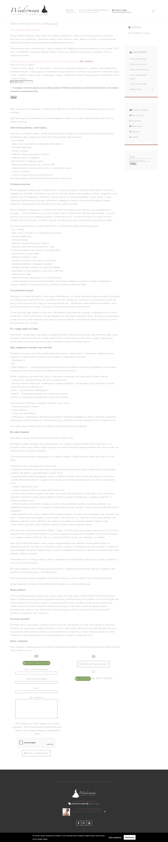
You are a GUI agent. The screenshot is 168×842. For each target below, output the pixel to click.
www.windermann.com (84, 801)
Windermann (92, 809)
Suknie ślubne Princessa (139, 69)
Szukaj (132, 164)
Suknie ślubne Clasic (138, 59)
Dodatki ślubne (136, 89)
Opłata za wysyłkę (139, 110)
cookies (105, 781)
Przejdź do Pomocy (95, 664)
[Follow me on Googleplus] (105, 811)
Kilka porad (136, 126)
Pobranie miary (138, 115)
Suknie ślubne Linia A (139, 64)
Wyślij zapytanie (37, 753)
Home (71, 11)
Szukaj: (132, 157)
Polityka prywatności (85, 781)
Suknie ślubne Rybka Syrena (138, 77)
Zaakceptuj (129, 837)
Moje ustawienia (86, 61)
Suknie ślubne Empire (138, 84)
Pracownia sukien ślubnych (93, 11)
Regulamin (135, 131)
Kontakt (134, 137)
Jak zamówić (136, 121)
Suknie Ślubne (121, 11)
